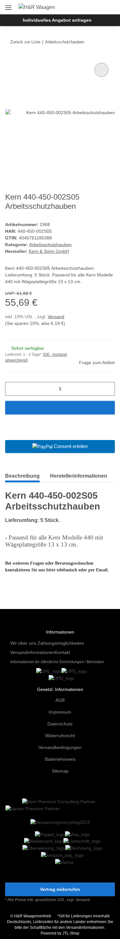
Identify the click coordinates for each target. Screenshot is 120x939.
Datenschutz (60, 723)
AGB (60, 700)
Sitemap (60, 771)
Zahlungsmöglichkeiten (60, 643)
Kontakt (62, 652)
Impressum (60, 712)
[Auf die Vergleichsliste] (101, 70)
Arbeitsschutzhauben (50, 244)
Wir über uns (23, 643)
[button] (89, 7)
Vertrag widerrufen (60, 889)
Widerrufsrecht (60, 735)
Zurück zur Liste (25, 42)
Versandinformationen (32, 652)
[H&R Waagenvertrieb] (37, 7)
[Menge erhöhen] (108, 388)
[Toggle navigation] (8, 5)
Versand (56, 316)
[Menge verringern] (12, 388)
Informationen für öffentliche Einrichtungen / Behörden (57, 662)
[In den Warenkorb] (60, 407)
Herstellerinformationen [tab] (78, 476)
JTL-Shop (70, 933)
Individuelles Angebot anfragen (57, 20)
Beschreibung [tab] (22, 476)
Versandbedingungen (60, 747)
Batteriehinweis (60, 759)
